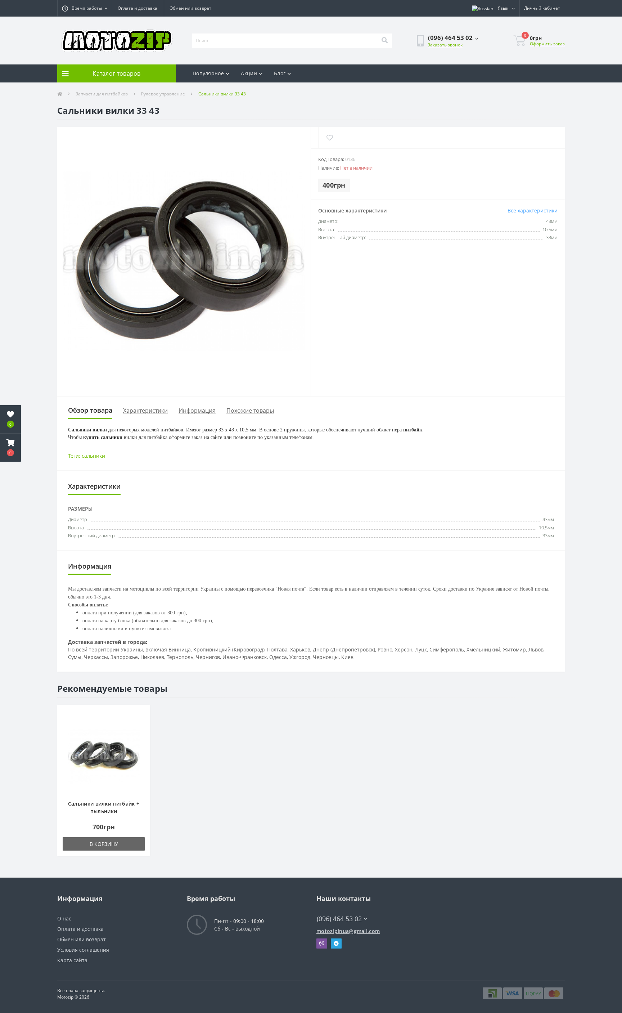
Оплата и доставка (137, 8)
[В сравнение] (141, 725)
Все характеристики (533, 210)
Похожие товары (250, 410)
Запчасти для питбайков (102, 94)
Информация (197, 410)
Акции (249, 73)
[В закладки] (141, 714)
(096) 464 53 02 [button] (339, 919)
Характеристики (145, 410)
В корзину (104, 844)
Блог (279, 73)
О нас (64, 918)
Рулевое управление (163, 94)
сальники (93, 455)
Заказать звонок (445, 45)
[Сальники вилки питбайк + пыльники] (104, 755)
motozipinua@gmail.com (348, 931)
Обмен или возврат (190, 8)
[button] (84, 8)
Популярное (208, 73)
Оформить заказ (547, 44)
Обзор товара (90, 410)
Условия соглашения (83, 949)
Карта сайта (72, 960)
